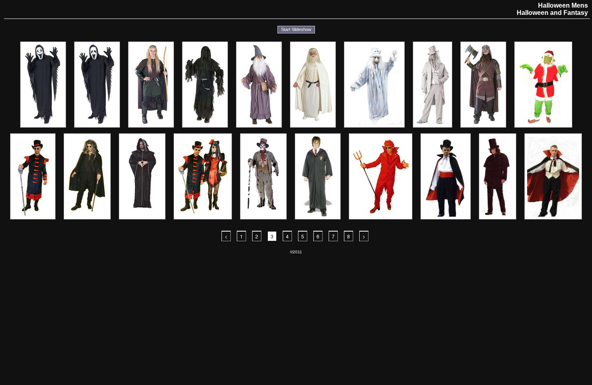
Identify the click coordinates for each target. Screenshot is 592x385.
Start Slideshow (296, 29)
